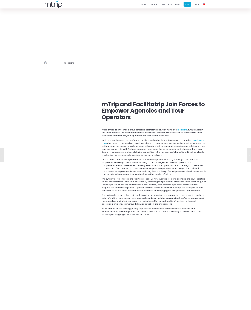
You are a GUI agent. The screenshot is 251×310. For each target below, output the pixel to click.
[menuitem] (143, 4)
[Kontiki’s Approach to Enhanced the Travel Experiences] (249, 155)
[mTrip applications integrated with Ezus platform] (2, 155)
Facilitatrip (182, 129)
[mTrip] (53, 4)
